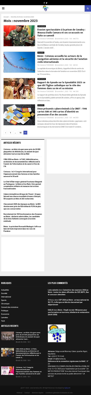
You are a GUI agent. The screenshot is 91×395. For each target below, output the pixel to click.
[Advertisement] (23, 254)
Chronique (5, 304)
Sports (3, 300)
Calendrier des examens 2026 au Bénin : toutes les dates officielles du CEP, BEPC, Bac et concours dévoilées (68, 292)
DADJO (50, 310)
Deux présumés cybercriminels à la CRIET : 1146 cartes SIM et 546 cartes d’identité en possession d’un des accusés (62, 112)
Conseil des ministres (9, 307)
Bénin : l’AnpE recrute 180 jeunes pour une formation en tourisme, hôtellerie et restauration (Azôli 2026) (68, 312)
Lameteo (4, 317)
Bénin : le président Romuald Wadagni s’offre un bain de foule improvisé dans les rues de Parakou (22, 229)
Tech (3, 321)
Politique (4, 311)
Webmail (19, 393)
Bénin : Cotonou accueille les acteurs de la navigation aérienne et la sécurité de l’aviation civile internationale (62, 59)
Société (4, 293)
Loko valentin (53, 290)
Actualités (41, 52)
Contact (27, 393)
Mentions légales (37, 393)
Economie (5, 314)
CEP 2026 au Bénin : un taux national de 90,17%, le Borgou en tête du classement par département (68, 302)
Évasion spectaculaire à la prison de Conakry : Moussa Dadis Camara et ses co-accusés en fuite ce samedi (61, 33)
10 (20, 133)
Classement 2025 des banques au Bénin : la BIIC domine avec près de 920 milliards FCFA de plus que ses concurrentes (22, 206)
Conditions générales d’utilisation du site (59, 393)
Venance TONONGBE (47, 39)
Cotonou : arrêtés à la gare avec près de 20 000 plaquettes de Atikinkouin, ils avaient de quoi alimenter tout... (28, 335)
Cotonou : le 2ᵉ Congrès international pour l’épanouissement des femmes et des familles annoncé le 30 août (22, 174)
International (41, 26)
